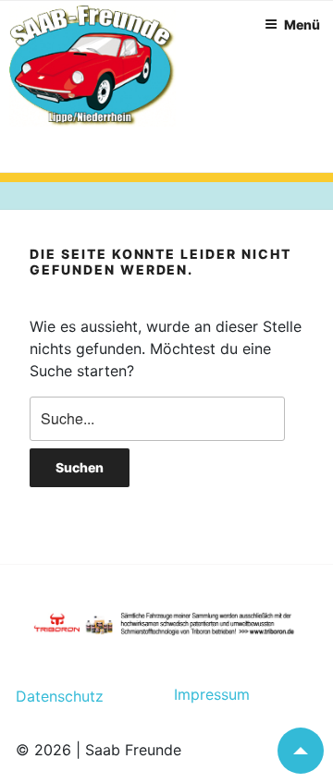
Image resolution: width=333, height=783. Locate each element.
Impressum (204, 694)
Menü (302, 24)
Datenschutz (60, 696)
